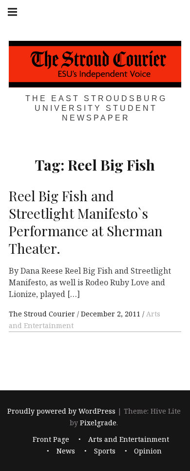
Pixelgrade (98, 422)
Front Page (51, 439)
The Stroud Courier (43, 313)
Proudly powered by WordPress (61, 411)
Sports (104, 451)
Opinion (148, 451)
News (66, 451)
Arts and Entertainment (128, 439)
